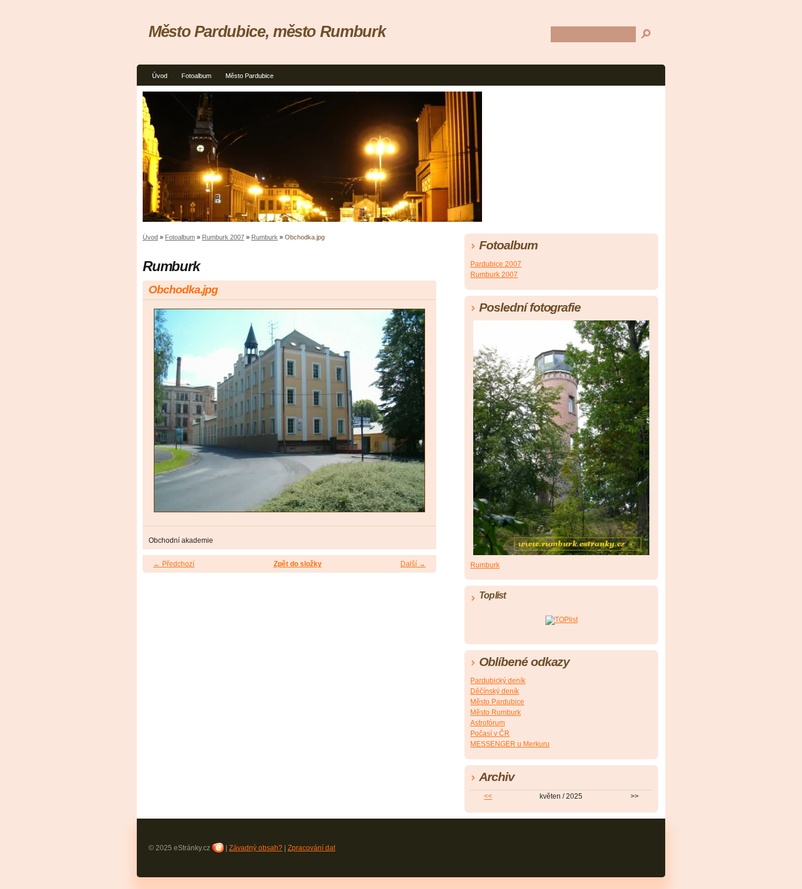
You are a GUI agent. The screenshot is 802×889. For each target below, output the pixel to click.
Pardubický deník (497, 681)
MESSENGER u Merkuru (510, 744)
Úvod (159, 75)
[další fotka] (417, 416)
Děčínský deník (494, 691)
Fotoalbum (196, 75)
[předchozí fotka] (162, 416)
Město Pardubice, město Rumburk (267, 31)
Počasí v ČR (490, 733)
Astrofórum (487, 723)
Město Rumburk (495, 712)
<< (488, 796)
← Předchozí (173, 564)
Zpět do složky (298, 564)
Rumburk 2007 (223, 237)
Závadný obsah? (255, 848)
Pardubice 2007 (495, 264)
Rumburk (264, 237)
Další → (413, 564)
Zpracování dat (311, 848)
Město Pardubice (249, 75)
